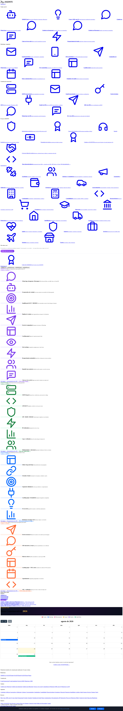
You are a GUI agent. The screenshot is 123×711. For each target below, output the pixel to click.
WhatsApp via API (65, 686)
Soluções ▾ (3, 4)
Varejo (96, 692)
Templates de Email (36, 698)
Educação (62, 692)
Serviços (89, 692)
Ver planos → (4, 381)
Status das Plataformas (92, 698)
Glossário (30, 698)
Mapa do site (9, 706)
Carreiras (18, 703)
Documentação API (56, 698)
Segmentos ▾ (3, 165)
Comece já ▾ (3, 600)
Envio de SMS (21, 681)
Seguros (85, 692)
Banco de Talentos (24, 703)
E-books (25, 698)
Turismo (93, 692)
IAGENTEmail (19, 267)
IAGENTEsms (26, 267)
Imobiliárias (72, 692)
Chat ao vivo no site (38, 686)
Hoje (10, 621)
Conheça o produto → (6, 270)
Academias (3, 692)
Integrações (63, 698)
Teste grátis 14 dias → (24, 381)
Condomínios (37, 692)
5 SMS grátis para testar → (25, 590)
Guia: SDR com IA (7, 698)
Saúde (81, 692)
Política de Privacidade (42, 703)
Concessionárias (30, 692)
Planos (2, 592)
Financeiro (67, 692)
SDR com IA (58, 686)
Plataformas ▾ (4, 266)
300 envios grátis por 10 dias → (26, 521)
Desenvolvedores (51, 692)
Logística (78, 692)
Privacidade (3, 706)
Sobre (7, 592)
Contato (49, 703)
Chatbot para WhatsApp (6, 686)
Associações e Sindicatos (15, 692)
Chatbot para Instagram (17, 686)
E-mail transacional (5, 681)
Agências (8, 692)
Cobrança (24, 692)
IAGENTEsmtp (11, 267)
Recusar (100, 708)
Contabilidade (43, 692)
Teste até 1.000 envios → (25, 451)
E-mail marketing (13, 681)
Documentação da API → (13, 381)
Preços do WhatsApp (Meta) (72, 698)
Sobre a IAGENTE (5, 703)
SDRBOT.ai (3, 267)
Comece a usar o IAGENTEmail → (61, 664)
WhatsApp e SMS (28, 681)
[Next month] (5, 621)
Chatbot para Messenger (27, 686)
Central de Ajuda (83, 698)
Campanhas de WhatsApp (49, 686)
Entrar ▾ (2, 593)
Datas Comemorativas (46, 698)
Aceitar (92, 708)
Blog (5, 592)
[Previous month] (2, 621)
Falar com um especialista (7, 251)
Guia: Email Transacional (17, 698)
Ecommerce (57, 692)
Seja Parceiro (13, 703)
